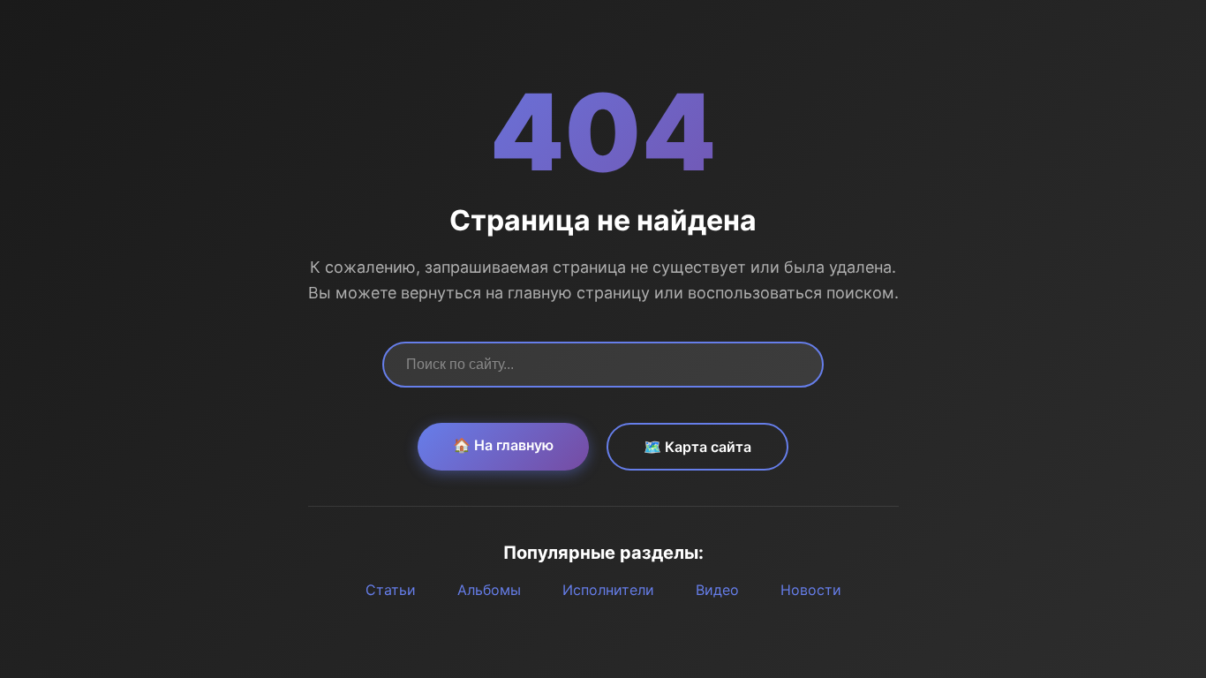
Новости (810, 590)
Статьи (391, 590)
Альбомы (489, 590)
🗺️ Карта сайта (697, 447)
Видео (717, 590)
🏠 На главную (503, 445)
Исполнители (608, 590)
